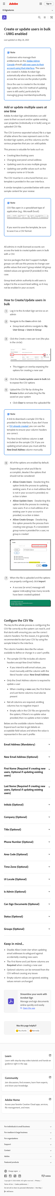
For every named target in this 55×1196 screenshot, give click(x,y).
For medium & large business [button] (16, 1132)
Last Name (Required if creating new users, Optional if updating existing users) (24, 790)
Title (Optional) (12, 829)
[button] (41, 4)
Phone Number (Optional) (18, 841)
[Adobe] (13, 3)
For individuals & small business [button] (17, 1126)
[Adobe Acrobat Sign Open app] (51, 17)
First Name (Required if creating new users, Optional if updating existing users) (25, 772)
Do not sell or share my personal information (19, 1188)
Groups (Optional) (14, 929)
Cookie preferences (21, 1184)
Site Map (38, 1188)
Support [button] (7, 1144)
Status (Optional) (13, 916)
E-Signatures (8, 10)
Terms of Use (8, 1184)
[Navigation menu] (4, 3)
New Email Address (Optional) (21, 756)
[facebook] (5, 1176)
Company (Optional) (15, 817)
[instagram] (10, 1176)
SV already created (19, 426)
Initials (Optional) (13, 804)
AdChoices (10, 1191)
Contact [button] (7, 1150)
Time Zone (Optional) (16, 866)
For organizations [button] (11, 1138)
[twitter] (15, 1176)
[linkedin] (19, 1176)
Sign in (49, 4)
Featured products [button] (11, 1162)
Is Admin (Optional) (15, 891)
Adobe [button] (6, 1156)
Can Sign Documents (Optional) (21, 904)
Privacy (37, 1181)
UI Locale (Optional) (15, 879)
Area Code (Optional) (16, 854)
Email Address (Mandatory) (19, 744)
